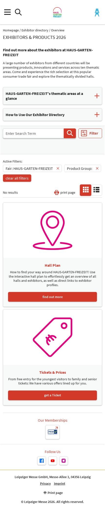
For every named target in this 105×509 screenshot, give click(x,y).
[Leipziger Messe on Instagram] (63, 460)
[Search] (70, 133)
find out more (52, 297)
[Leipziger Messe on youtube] (52, 460)
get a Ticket (52, 395)
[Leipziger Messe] (97, 12)
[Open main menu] (7, 12)
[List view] (96, 190)
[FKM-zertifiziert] (52, 432)
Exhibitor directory (34, 30)
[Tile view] (85, 190)
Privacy (45, 484)
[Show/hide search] (18, 12)
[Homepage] (57, 12)
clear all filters (17, 178)
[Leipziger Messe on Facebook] (41, 460)
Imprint (59, 484)
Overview (57, 30)
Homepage (11, 30)
